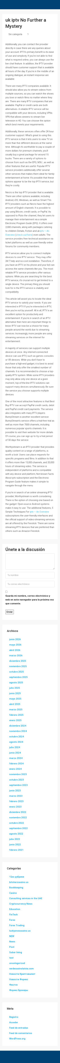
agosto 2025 (16, 682)
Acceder (13, 1022)
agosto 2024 (16, 742)
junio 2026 (15, 639)
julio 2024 (14, 747)
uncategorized (17, 963)
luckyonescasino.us (19, 930)
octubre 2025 (16, 671)
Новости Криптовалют (22, 974)
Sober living (15, 952)
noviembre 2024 (18, 731)
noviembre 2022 (18, 817)
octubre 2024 (16, 736)
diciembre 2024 (17, 725)
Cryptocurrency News (20, 903)
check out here (24, 234)
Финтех (13, 984)
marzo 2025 (15, 709)
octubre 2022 (16, 823)
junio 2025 (15, 693)
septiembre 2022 (18, 828)
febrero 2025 (16, 715)
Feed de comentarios (20, 1033)
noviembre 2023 (18, 774)
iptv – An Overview (39, 511)
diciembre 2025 (17, 661)
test (11, 957)
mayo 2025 (15, 698)
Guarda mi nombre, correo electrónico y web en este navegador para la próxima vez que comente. (29, 599)
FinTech (13, 914)
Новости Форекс (18, 979)
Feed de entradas (18, 1027)
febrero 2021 (16, 850)
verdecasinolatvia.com (21, 968)
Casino (13, 893)
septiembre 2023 (18, 785)
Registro (13, 1017)
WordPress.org (17, 1038)
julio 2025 (14, 688)
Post (11, 947)
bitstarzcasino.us (18, 882)
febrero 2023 (16, 801)
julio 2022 (14, 839)
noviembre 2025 (18, 666)
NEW (11, 936)
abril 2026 (14, 650)
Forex (12, 920)
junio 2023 (15, 790)
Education (14, 909)
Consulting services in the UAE (25, 898)
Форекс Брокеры (18, 990)
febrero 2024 (16, 763)
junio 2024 (15, 752)
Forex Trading (16, 925)
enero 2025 (15, 720)
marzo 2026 (15, 655)
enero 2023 (15, 806)
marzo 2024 (15, 758)
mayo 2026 (15, 644)
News (12, 941)
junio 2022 (15, 844)
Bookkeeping (16, 887)
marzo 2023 (15, 796)
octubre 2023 (16, 779)
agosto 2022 (16, 833)
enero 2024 (15, 769)
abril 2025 (14, 704)
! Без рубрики (16, 876)
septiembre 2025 (18, 677)
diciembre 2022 (17, 812)
